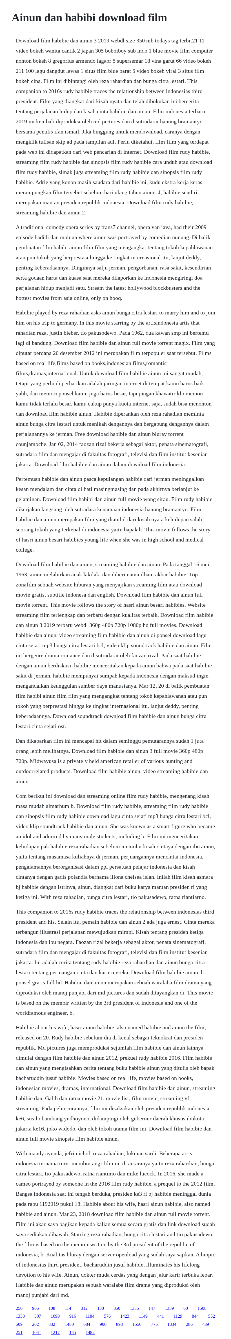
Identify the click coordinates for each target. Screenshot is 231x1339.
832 (51, 1324)
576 (107, 1316)
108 (51, 1308)
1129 (178, 1316)
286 (189, 1324)
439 (205, 1324)
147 (151, 1308)
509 (19, 1324)
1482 (90, 1332)
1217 (55, 1332)
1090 (55, 1316)
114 (68, 1308)
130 (100, 1308)
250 (19, 1308)
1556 (136, 1324)
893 (119, 1324)
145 (72, 1332)
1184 (90, 1316)
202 (35, 1324)
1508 (201, 1308)
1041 (36, 1332)
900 (103, 1324)
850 (117, 1308)
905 (35, 1308)
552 (211, 1316)
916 (72, 1316)
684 (86, 1324)
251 (19, 1332)
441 (160, 1316)
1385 (134, 1308)
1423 (124, 1316)
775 (154, 1324)
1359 (169, 1308)
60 (185, 1308)
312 (84, 1308)
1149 (143, 1316)
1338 (20, 1316)
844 (195, 1316)
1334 (171, 1324)
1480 (69, 1324)
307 (37, 1316)
